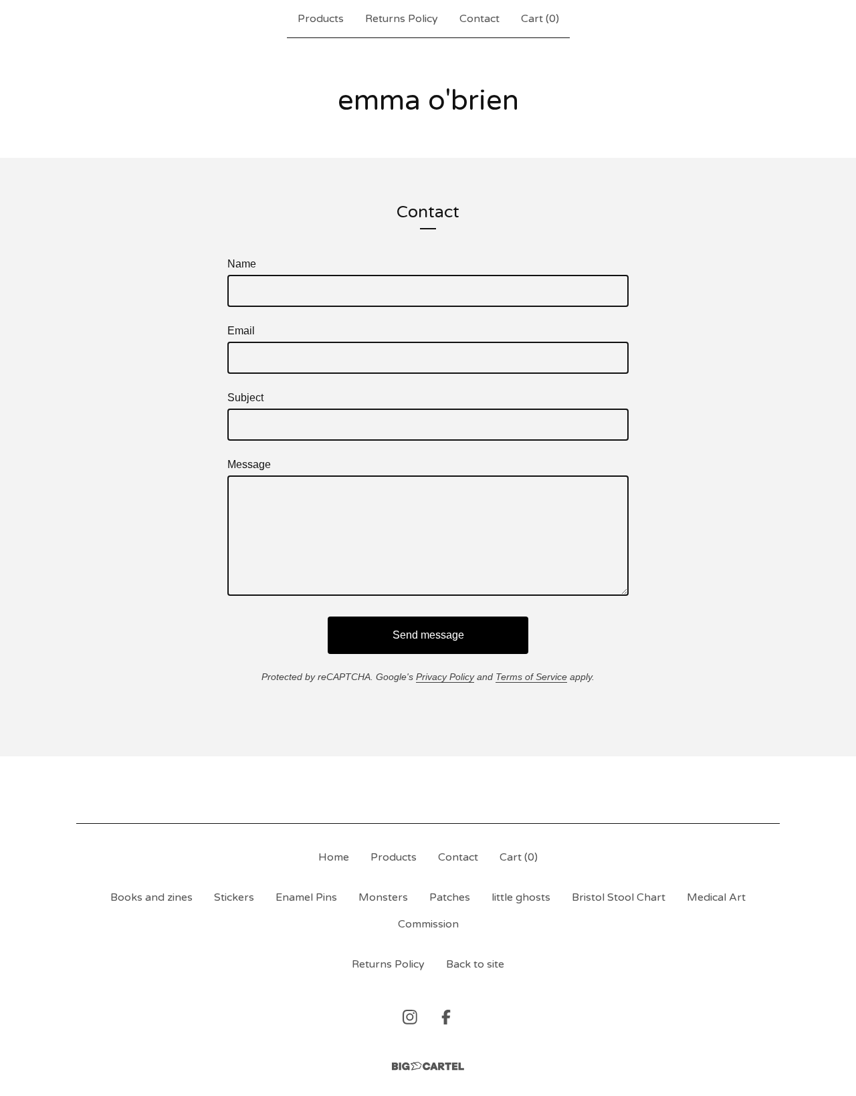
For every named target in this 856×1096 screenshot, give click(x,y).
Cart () (540, 18)
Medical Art (716, 897)
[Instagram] (410, 1017)
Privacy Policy (445, 676)
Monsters (383, 897)
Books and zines (151, 897)
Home (333, 857)
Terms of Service (531, 676)
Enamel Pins (306, 897)
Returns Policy (401, 18)
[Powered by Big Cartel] (428, 1066)
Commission (428, 924)
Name (241, 263)
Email (241, 330)
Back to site (475, 964)
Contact (479, 18)
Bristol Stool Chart (618, 897)
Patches (449, 897)
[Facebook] (446, 1017)
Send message (428, 635)
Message (249, 464)
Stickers (234, 897)
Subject (245, 397)
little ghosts (521, 897)
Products (321, 18)
